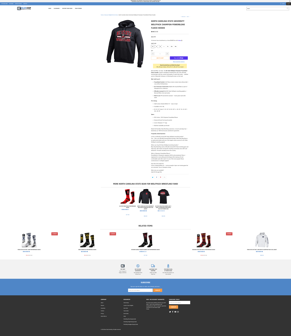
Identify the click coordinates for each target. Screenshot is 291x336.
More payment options (179, 61)
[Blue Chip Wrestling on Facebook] (173, 312)
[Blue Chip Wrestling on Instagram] (178, 312)
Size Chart (126, 308)
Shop (49, 8)
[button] (154, 31)
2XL (172, 46)
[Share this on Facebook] (156, 177)
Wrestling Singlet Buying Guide (130, 321)
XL (167, 46)
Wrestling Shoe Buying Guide (130, 319)
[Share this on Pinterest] (160, 177)
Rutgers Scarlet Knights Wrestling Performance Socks (145, 239)
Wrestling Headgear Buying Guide (131, 324)
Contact (25, 3)
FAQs (125, 316)
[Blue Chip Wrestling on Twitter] (170, 312)
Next (188, 16)
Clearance (57, 8)
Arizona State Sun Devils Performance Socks (203, 239)
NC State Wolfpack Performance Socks (127, 196)
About (102, 302)
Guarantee (103, 308)
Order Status (18, 3)
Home (102, 15)
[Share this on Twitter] (152, 177)
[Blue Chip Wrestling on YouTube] (175, 312)
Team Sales (126, 310)
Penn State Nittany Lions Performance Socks (29, 239)
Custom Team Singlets (128, 305)
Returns (11, 3)
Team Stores (78, 8)
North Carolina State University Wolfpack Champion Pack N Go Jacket (145, 196)
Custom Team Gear (67, 8)
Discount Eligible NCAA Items (111, 15)
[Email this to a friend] (164, 177)
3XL (175, 46)
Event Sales (126, 313)
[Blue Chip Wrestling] (24, 8)
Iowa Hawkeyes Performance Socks (87, 239)
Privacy (102, 313)
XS (152, 46)
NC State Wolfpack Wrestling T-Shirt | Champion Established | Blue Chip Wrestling (163, 196)
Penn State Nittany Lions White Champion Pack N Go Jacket (262, 239)
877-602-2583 (5, 3)
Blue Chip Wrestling (108, 329)
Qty (152, 50)
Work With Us (104, 316)
